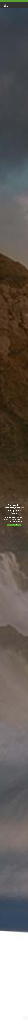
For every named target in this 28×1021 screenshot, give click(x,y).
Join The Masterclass (14, 524)
